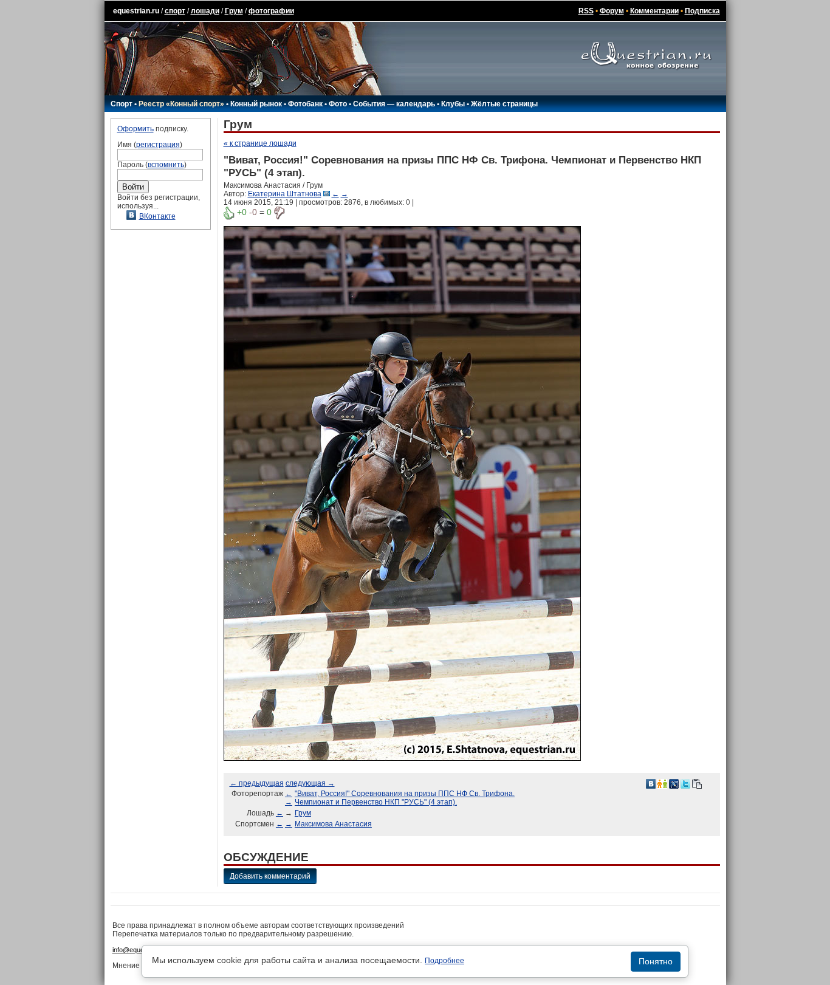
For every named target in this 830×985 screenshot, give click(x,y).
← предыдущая (257, 783)
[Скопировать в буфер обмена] (697, 783)
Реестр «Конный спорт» (181, 104)
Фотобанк (305, 104)
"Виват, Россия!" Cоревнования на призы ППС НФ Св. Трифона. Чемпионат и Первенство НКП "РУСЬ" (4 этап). (405, 797)
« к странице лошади (260, 143)
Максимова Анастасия (333, 824)
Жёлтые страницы (504, 104)
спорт (175, 11)
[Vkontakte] (651, 783)
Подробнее (444, 960)
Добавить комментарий (270, 876)
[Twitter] (685, 783)
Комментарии (654, 11)
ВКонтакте (157, 216)
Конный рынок (256, 104)
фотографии (271, 11)
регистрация (158, 144)
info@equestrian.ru (140, 949)
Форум (612, 11)
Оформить (135, 129)
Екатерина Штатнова (284, 194)
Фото (338, 104)
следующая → (310, 783)
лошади (205, 11)
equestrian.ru (136, 11)
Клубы (453, 104)
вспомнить (166, 164)
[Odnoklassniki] (662, 783)
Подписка (702, 11)
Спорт (121, 104)
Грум (234, 11)
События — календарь (394, 104)
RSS (586, 11)
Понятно (656, 961)
